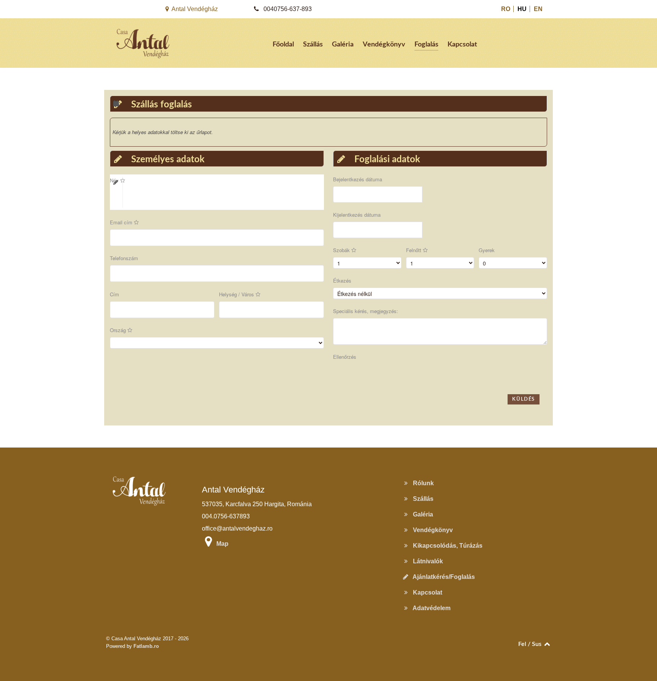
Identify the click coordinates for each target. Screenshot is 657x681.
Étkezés (342, 280)
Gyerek (487, 250)
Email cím (122, 222)
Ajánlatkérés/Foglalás (442, 577)
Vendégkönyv (431, 530)
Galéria (421, 514)
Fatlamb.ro (146, 646)
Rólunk (422, 483)
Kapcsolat (426, 592)
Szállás (421, 499)
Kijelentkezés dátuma (357, 214)
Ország (118, 330)
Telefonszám (124, 258)
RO (506, 9)
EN (538, 9)
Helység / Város (237, 294)
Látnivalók (426, 561)
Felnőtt (414, 250)
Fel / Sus (530, 644)
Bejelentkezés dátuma (357, 179)
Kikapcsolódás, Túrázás (446, 545)
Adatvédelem (430, 608)
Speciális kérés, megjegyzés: (365, 311)
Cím (114, 294)
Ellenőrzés (344, 356)
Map (222, 543)
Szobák (342, 250)
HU (522, 9)
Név (115, 180)
